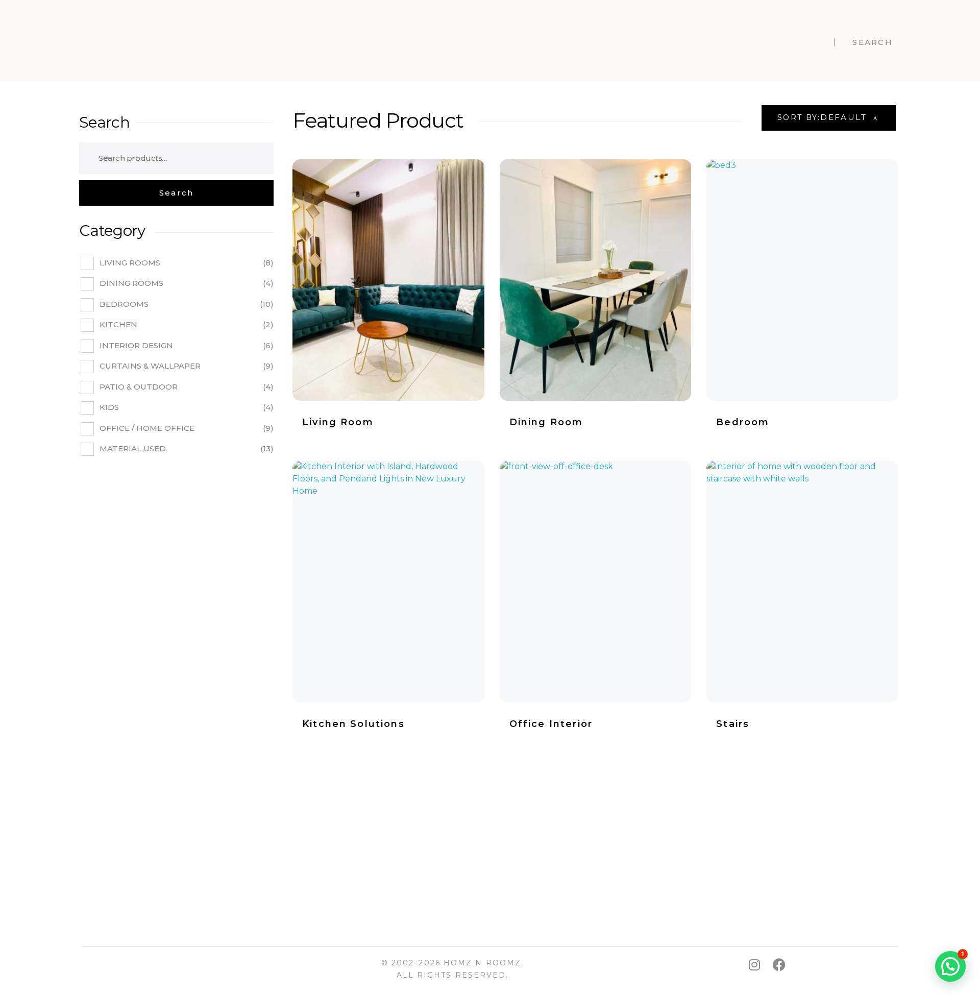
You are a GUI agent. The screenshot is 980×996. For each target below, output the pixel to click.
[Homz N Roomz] (118, 41)
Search (104, 122)
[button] (950, 966)
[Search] (176, 193)
